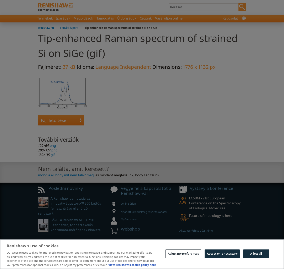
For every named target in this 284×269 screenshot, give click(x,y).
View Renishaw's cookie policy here (132, 265)
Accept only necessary (222, 253)
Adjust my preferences (183, 253)
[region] (142, 254)
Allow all (256, 253)
